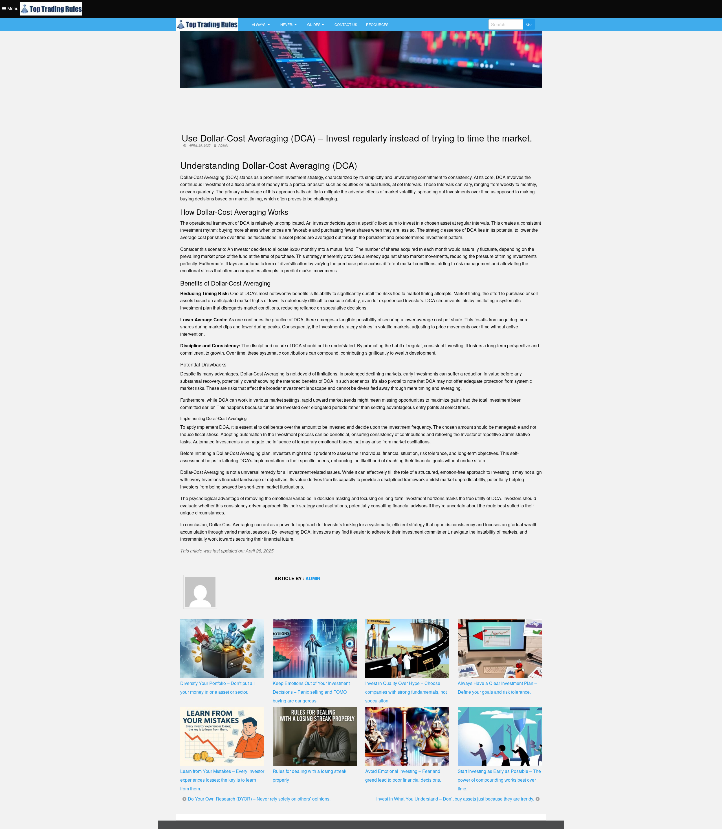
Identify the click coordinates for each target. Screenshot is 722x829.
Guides (313, 24)
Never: (286, 24)
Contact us (345, 24)
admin (223, 145)
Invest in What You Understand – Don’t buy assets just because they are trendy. (455, 798)
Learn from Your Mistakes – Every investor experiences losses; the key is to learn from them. (222, 780)
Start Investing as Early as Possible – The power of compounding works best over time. (499, 780)
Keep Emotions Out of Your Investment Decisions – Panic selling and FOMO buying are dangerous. (311, 692)
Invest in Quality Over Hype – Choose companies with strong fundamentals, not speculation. (406, 692)
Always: (259, 24)
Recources (377, 24)
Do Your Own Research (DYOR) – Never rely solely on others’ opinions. (259, 798)
